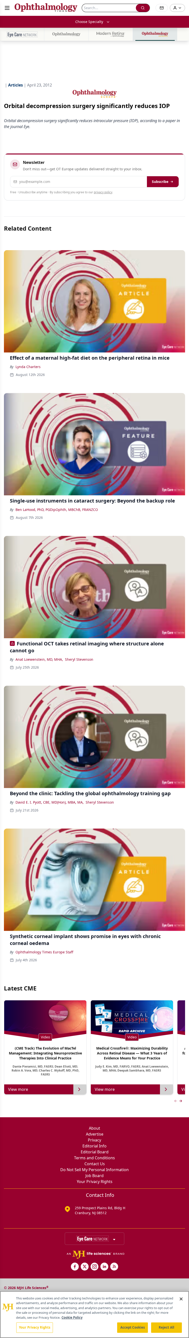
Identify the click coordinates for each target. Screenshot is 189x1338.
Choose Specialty (89, 21)
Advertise (94, 1134)
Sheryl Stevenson (79, 659)
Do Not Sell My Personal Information (94, 1169)
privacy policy (103, 192)
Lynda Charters (28, 366)
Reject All (166, 1327)
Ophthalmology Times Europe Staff (44, 952)
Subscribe (160, 181)
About (94, 1128)
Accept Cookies (132, 1327)
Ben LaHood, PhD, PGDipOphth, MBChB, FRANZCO (57, 509)
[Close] (181, 1299)
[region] (94, 1314)
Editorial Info (94, 1146)
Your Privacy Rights (94, 1181)
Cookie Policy (72, 1317)
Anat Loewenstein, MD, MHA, (39, 659)
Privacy (94, 1140)
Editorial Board (95, 1152)
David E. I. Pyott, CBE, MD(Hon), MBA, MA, (50, 802)
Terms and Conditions (94, 1158)
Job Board (94, 1175)
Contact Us (94, 1163)
